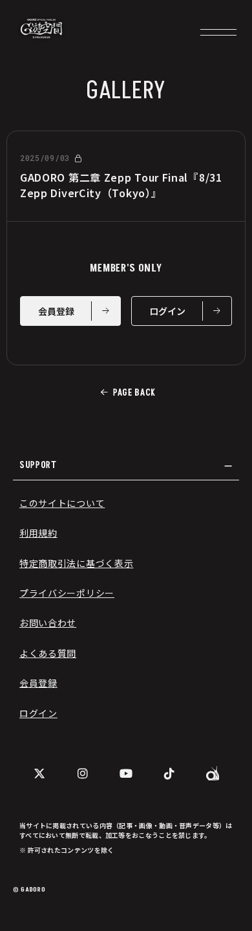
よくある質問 (47, 653)
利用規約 (38, 532)
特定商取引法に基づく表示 (76, 563)
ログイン (38, 713)
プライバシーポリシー (66, 592)
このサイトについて (62, 503)
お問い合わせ (47, 622)
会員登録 (38, 682)
